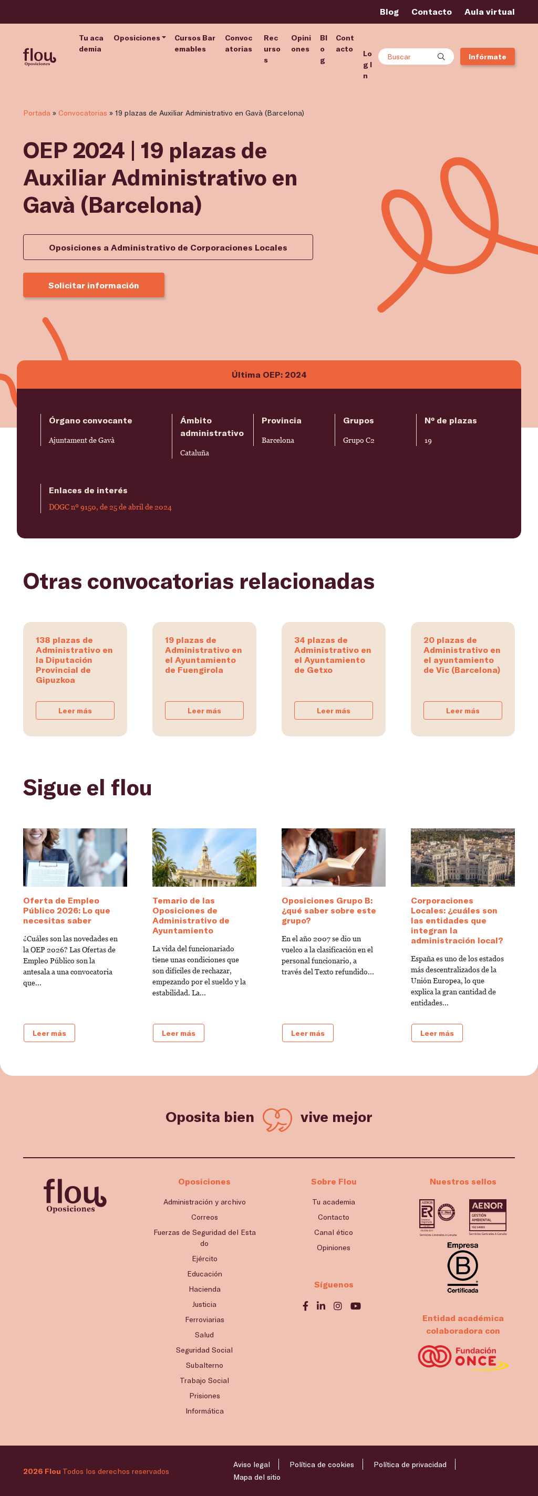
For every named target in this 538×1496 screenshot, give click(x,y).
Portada (36, 112)
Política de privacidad (410, 1464)
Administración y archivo (204, 1201)
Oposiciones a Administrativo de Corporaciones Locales (168, 247)
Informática (204, 1410)
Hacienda (205, 1288)
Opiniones (301, 43)
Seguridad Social (204, 1349)
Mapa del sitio (257, 1476)
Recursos (272, 48)
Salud (204, 1334)
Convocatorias (238, 43)
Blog (389, 11)
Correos (204, 1216)
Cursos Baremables (194, 43)
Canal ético (333, 1232)
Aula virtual (489, 11)
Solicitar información (93, 285)
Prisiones (204, 1395)
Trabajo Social (204, 1380)
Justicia (204, 1304)
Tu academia (91, 43)
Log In (367, 64)
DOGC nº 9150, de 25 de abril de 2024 (110, 507)
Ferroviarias (204, 1319)
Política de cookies (321, 1464)
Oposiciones (136, 37)
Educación (204, 1273)
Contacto (431, 11)
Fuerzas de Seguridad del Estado (204, 1238)
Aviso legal (251, 1464)
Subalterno (204, 1364)
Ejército (205, 1258)
